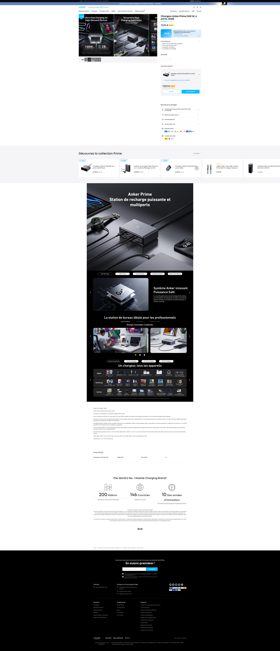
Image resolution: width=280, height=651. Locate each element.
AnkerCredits (120, 605)
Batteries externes (98, 607)
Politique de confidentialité (148, 617)
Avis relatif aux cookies (118, 644)
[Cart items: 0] (200, 7)
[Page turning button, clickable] (90, 292)
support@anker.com (101, 587)
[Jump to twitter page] (173, 585)
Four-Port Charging (148, 361)
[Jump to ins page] (179, 585)
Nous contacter (145, 607)
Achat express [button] (190, 91)
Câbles (95, 612)
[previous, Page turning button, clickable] (90, 336)
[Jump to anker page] (96, 638)
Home (94, 548)
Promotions (120, 612)
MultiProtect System (157, 274)
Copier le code (178, 34)
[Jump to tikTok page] (182, 585)
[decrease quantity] (162, 59)
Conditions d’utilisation (162, 642)
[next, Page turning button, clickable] (189, 336)
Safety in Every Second (175, 274)
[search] (194, 7)
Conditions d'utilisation (147, 620)
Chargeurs (96, 605)
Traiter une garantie (146, 612)
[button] (81, 35)
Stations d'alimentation (99, 617)
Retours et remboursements (148, 610)
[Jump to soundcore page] (118, 638)
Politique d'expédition (147, 615)
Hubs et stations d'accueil (100, 615)
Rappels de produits (146, 625)
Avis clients (120, 615)
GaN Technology (105, 274)
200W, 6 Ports (122, 274)
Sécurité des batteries (147, 627)
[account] (197, 7)
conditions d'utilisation (146, 573)
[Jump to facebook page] (170, 585)
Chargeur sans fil (98, 610)
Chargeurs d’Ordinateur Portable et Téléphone (109, 548)
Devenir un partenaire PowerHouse (150, 605)
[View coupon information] (199, 35)
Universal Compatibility (114, 361)
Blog (118, 610)
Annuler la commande (147, 630)
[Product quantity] (165, 59)
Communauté (121, 607)
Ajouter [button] (171, 91)
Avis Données (129, 644)
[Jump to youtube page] (176, 585)
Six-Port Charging (166, 361)
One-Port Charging (131, 361)
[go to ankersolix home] (83, 3)
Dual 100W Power (140, 274)
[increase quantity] (169, 59)
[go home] (96, 7)
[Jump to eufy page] (127, 638)
